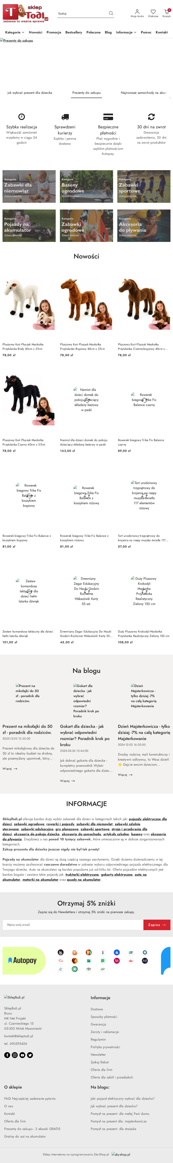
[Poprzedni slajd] (9, 63)
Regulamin (98, 1039)
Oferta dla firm (101, 1069)
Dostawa (97, 1009)
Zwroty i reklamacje (105, 1031)
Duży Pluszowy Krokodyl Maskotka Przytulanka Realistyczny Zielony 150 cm (144, 633)
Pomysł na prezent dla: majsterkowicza (119, 1121)
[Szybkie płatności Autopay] (86, 961)
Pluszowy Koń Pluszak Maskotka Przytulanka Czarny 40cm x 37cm (24, 442)
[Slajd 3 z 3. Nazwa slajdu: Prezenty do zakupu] (86, 63)
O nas (8, 1106)
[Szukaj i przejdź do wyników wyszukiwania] (111, 14)
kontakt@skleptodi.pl (18, 1036)
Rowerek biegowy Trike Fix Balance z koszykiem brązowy (27, 538)
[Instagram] (15, 1055)
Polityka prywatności (105, 1047)
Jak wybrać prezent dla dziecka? (114, 1106)
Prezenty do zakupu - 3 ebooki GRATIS (32, 1128)
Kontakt (9, 1113)
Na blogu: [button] (100, 1087)
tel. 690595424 (15, 1043)
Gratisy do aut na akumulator (25, 1136)
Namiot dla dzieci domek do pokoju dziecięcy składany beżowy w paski (83, 442)
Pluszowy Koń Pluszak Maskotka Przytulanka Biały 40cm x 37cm (23, 346)
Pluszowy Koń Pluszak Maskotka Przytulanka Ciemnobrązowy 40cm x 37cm (141, 346)
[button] (126, 32)
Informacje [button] (100, 998)
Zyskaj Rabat (100, 1062)
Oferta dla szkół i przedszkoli (112, 1077)
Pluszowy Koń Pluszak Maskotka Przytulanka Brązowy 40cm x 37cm (82, 346)
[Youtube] (22, 1055)
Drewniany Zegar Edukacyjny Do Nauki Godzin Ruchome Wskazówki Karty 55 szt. (85, 633)
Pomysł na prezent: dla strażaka (113, 1128)
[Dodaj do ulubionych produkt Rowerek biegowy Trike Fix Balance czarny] (165, 370)
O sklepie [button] (13, 1087)
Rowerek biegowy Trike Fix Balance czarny (141, 442)
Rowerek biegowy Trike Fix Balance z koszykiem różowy (84, 538)
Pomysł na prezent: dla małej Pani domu (120, 1113)
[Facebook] (7, 1055)
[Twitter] (30, 1055)
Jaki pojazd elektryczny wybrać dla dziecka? (123, 1098)
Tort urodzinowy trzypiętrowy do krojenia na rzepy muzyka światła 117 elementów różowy (142, 538)
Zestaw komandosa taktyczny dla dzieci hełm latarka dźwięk (28, 633)
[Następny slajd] (164, 63)
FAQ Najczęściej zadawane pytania (29, 1098)
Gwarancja (98, 1024)
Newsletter (98, 1054)
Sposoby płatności (104, 1016)
